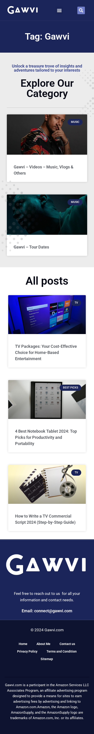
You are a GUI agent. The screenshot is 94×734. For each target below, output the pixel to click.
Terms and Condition (62, 651)
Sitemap (47, 659)
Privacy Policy (27, 651)
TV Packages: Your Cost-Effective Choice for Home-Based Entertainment (46, 352)
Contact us (67, 644)
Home (23, 644)
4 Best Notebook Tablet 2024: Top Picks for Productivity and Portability (46, 437)
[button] (59, 10)
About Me (43, 644)
